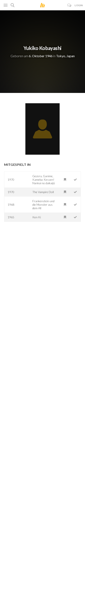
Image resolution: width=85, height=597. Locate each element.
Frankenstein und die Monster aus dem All (43, 204)
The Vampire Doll (43, 192)
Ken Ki (36, 217)
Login (79, 5)
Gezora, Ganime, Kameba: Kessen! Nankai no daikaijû (43, 179)
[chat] (69, 5)
